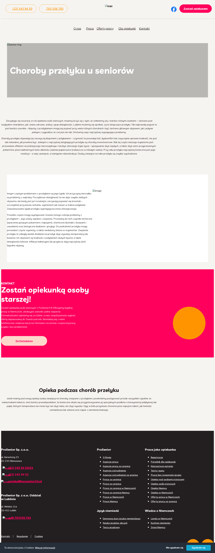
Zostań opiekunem (196, 8)
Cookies (39, 536)
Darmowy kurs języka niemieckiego (121, 518)
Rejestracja (157, 457)
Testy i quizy (157, 470)
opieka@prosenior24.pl (25, 481)
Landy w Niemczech (161, 518)
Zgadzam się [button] (198, 547)
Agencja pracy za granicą (116, 466)
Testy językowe (111, 527)
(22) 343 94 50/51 (20, 468)
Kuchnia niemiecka (160, 522)
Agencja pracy (110, 461)
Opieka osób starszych (163, 483)
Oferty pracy (105, 28)
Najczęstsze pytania (162, 466)
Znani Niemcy (158, 527)
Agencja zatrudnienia (114, 470)
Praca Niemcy (110, 501)
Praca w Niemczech (113, 496)
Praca (90, 28)
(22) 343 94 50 (22, 8)
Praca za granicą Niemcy (116, 492)
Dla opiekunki (127, 28)
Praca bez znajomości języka (166, 474)
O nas (77, 28)
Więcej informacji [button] (45, 547)
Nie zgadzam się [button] (174, 547)
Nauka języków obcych (115, 522)
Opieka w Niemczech (162, 492)
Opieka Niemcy (159, 488)
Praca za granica (112, 483)
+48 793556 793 (19, 518)
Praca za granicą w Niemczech (119, 488)
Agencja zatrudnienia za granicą (120, 474)
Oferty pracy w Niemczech (165, 496)
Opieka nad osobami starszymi (167, 479)
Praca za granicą (112, 479)
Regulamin (22, 536)
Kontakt (144, 28)
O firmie (107, 457)
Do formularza (24, 340)
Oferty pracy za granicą (164, 501)
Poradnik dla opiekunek (163, 461)
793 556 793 (54, 8)
